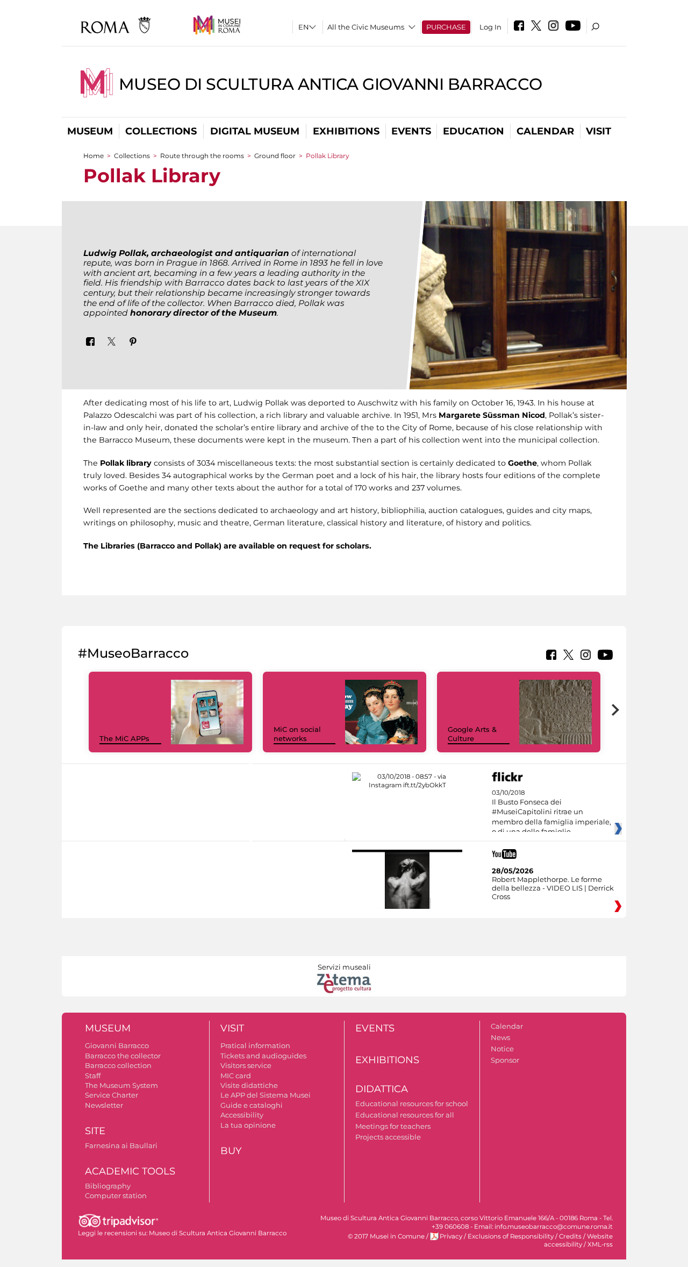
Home (93, 156)
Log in (490, 27)
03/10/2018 (551, 817)
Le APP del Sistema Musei (265, 1095)
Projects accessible (388, 1137)
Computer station (116, 1195)
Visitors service (245, 1065)
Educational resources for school (411, 1103)
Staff (93, 1075)
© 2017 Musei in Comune (386, 1236)
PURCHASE (446, 27)
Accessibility (241, 1115)
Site (95, 1131)
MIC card (235, 1075)
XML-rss (600, 1244)
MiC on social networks (297, 734)
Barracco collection (118, 1065)
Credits (570, 1236)
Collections (161, 131)
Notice (502, 1048)
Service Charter (111, 1095)
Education (473, 131)
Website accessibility (578, 1240)
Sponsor (505, 1060)
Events (411, 131)
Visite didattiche (249, 1085)
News (500, 1037)
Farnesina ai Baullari (121, 1145)
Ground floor (275, 156)
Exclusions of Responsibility (511, 1236)
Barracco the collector (123, 1055)
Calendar (545, 131)
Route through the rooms (202, 156)
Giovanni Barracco (117, 1045)
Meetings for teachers (393, 1126)
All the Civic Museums (365, 27)
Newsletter (104, 1105)
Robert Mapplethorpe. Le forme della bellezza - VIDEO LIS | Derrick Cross (553, 888)
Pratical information (255, 1045)
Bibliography (108, 1185)
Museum (90, 131)
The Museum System (121, 1085)
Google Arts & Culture (472, 734)
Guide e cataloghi (251, 1105)
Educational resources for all (404, 1115)
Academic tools (130, 1171)
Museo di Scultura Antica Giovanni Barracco (330, 84)
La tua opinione (248, 1125)
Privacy (451, 1236)
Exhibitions (346, 131)
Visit (598, 131)
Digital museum (254, 131)
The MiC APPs (124, 738)
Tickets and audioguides (263, 1055)
